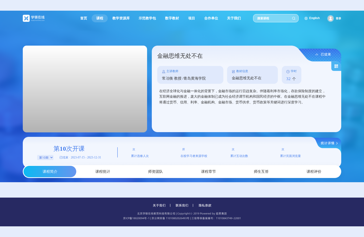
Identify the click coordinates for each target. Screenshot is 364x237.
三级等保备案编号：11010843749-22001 (216, 218)
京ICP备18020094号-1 (136, 218)
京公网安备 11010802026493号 (170, 218)
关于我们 (159, 205)
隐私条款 (205, 205)
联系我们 (182, 205)
